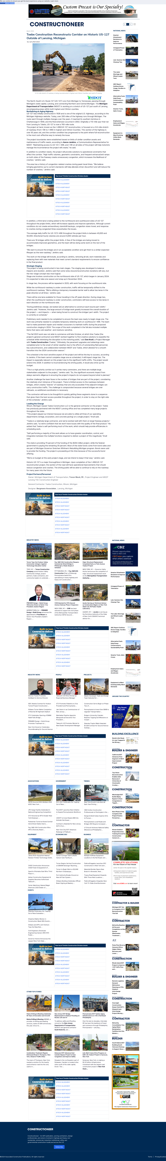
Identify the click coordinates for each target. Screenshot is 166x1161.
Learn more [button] (54, 1)
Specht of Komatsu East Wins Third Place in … (40, 872)
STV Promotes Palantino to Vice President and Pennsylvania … (67, 705)
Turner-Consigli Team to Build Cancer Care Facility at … (66, 857)
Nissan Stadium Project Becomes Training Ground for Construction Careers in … (118, 834)
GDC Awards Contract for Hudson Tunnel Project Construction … (39, 705)
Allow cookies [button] (10, 3)
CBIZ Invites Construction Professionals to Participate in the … (96, 811)
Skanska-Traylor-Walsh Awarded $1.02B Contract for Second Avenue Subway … (96, 726)
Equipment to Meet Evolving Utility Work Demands (118, 684)
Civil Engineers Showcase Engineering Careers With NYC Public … (38, 933)
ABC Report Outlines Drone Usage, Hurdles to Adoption (118, 629)
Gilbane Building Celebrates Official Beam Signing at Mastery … (68, 882)
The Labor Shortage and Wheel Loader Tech (117, 616)
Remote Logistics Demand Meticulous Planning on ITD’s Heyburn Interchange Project (118, 987)
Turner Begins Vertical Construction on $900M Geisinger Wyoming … (68, 864)
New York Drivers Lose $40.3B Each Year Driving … (94, 803)
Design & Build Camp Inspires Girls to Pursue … (96, 817)
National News (119, 31)
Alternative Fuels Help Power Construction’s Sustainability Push (119, 100)
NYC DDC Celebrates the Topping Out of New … (67, 803)
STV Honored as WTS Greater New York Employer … (40, 817)
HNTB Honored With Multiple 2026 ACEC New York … (40, 803)
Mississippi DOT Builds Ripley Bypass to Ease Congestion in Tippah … (117, 799)
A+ (130, 24)
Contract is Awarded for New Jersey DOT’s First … (68, 825)
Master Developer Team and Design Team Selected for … (96, 697)
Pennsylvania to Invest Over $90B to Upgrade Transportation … (96, 711)
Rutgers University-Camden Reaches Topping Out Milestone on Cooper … (96, 717)
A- (124, 24)
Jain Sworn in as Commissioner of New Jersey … (67, 711)
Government (61, 781)
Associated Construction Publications (18, 1157)
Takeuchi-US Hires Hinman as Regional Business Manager (66, 697)
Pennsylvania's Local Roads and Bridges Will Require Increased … (95, 823)
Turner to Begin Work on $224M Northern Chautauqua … (67, 870)
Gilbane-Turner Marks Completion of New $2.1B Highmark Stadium (39, 711)
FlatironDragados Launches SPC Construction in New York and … (95, 864)
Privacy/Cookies (160, 1157)
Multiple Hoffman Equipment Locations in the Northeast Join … (95, 857)
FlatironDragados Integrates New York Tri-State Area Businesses (95, 882)
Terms (150, 1157)
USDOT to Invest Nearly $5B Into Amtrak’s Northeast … (67, 819)
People (58, 675)
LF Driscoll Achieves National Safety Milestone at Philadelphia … (96, 829)
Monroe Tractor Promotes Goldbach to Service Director (38, 697)
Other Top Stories (34, 992)
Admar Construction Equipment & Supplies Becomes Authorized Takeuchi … (39, 879)
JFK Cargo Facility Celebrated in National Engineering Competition (39, 811)
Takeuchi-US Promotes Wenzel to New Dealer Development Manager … (68, 725)
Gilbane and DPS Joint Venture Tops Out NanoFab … (38, 926)
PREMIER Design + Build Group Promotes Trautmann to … (38, 722)
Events (31, 890)
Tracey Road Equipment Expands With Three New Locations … (95, 876)
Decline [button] (2, 3)
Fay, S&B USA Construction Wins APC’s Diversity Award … (39, 829)
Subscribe (59, 1147)
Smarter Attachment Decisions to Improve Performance (117, 39)
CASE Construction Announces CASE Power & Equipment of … (38, 867)
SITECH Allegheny (63, 180)
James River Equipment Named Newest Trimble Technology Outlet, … (40, 858)
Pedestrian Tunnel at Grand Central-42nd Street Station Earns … (40, 823)
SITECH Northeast (63, 187)
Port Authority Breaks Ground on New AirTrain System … (67, 876)
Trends (87, 781)
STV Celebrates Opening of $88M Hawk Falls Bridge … (39, 716)
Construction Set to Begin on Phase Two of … (96, 705)
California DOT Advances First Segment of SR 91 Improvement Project (118, 759)
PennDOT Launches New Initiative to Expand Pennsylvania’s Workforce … (68, 812)
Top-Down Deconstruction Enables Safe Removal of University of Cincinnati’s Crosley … (117, 779)
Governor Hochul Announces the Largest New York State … (39, 940)
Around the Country (120, 696)
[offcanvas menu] (134, 24)
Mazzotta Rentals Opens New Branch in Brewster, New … (94, 870)
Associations (33, 781)
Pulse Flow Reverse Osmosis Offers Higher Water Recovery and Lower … (118, 949)
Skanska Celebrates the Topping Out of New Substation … (39, 912)
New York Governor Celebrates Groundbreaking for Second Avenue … (40, 729)
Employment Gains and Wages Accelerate (119, 123)
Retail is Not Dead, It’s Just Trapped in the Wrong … (118, 740)
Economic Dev (61, 834)
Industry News (33, 540)
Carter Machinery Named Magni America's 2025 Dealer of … (39, 886)
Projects (88, 675)
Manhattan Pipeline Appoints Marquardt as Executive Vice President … (66, 717)
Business (87, 834)
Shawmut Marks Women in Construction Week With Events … (39, 920)
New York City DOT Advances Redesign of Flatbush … (66, 831)
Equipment (32, 834)
